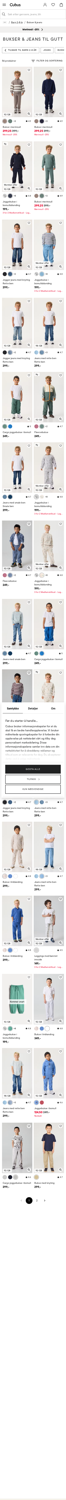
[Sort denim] (5, 274)
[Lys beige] (5, 876)
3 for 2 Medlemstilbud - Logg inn (17, 212)
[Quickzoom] (29, 113)
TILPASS (31, 779)
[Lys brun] (5, 121)
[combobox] (35, 14)
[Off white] (42, 497)
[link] (45, 5)
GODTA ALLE (33, 769)
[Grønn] (10, 121)
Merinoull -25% (10, 134)
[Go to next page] (44, 1200)
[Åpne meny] (4, 5)
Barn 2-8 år (17, 22)
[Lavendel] (36, 426)
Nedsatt (38, 1115)
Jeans (47, 50)
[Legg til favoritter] (29, 70)
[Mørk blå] (10, 196)
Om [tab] (53, 708)
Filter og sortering (50, 60)
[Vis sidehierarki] (5, 22)
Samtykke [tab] (13, 708)
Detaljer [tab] (33, 708)
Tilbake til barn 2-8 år (22, 50)
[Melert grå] (5, 196)
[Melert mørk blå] (42, 121)
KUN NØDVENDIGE (33, 789)
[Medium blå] (10, 274)
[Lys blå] (10, 352)
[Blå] (42, 274)
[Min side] (45, 5)
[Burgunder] (42, 1102)
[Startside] (15, 4)
